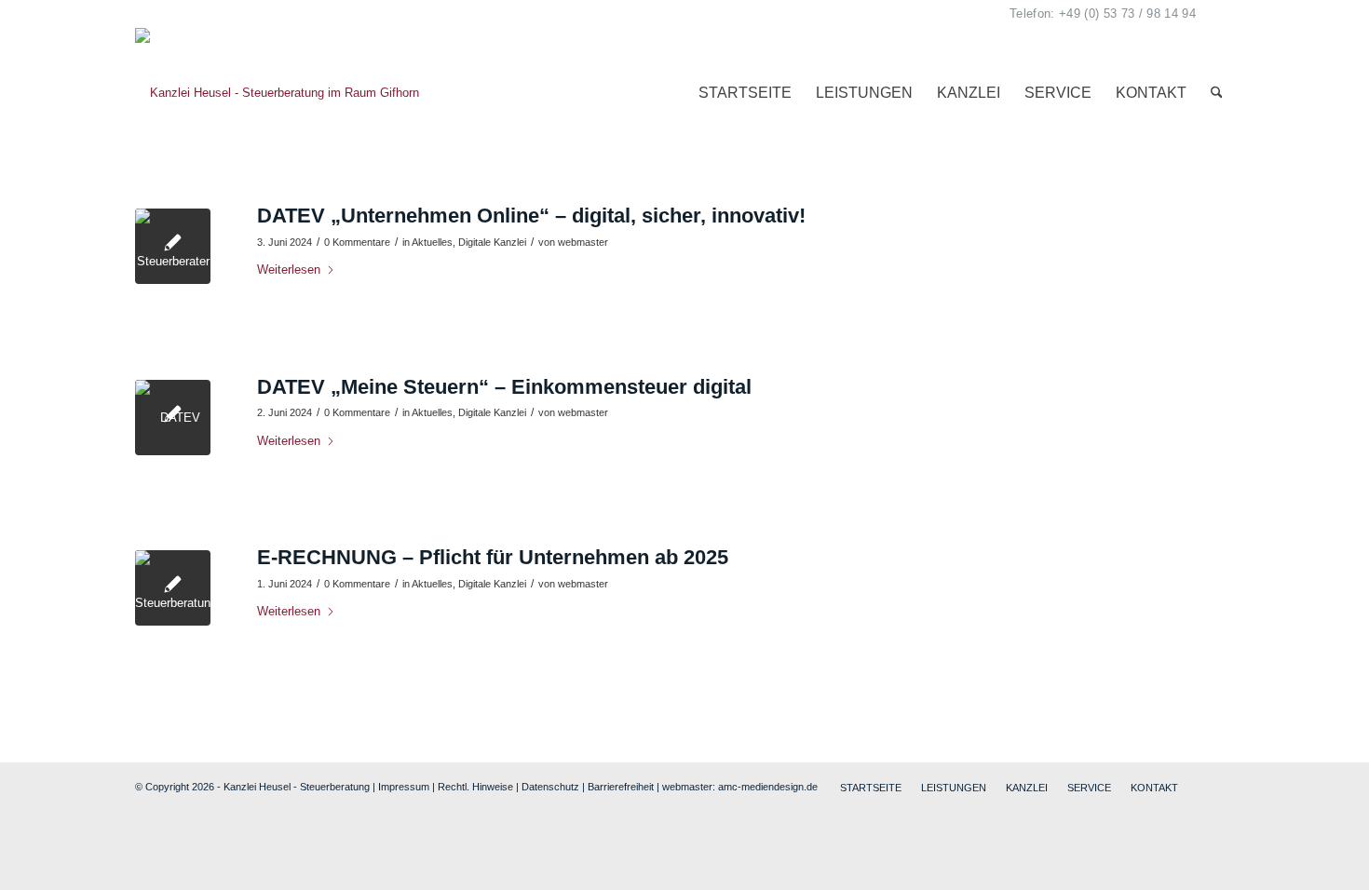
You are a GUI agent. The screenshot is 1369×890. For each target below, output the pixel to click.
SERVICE (1011, 363)
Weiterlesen (288, 269)
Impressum (1014, 403)
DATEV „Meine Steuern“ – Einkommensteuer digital (504, 386)
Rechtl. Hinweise (475, 786)
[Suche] (1217, 93)
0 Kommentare (357, 242)
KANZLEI (1010, 342)
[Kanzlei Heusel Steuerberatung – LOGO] (277, 93)
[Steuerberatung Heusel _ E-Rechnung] (172, 588)
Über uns (1008, 283)
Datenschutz (550, 786)
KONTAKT (1012, 382)
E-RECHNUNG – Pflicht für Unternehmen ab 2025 (492, 557)
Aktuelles (432, 242)
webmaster (583, 242)
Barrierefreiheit (621, 786)
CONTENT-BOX (1027, 422)
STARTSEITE (1022, 263)
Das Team (1011, 302)
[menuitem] (745, 93)
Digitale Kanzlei (492, 242)
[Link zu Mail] (1220, 14)
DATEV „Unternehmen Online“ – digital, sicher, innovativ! (531, 215)
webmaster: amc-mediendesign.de (740, 786)
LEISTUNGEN (1023, 323)
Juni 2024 (1010, 637)
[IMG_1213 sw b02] (172, 246)
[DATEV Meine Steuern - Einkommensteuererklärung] (172, 417)
